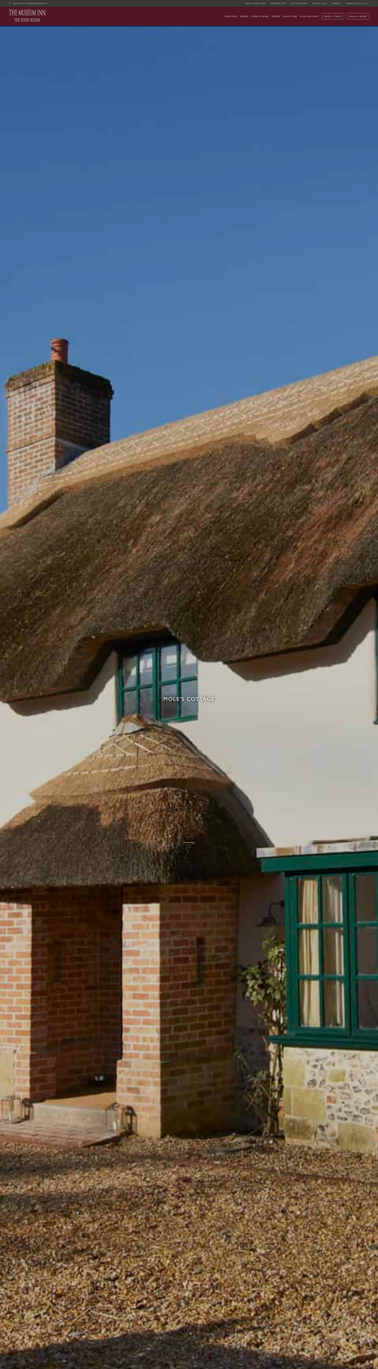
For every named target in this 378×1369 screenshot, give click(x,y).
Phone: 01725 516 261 (357, 3)
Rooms (244, 16)
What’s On (290, 16)
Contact (336, 3)
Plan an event (309, 16)
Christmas (230, 16)
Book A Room (358, 16)
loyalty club (319, 3)
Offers (276, 16)
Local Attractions (255, 3)
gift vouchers (299, 3)
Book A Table (333, 16)
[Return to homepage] (27, 16)
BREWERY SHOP (278, 3)
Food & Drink (260, 16)
